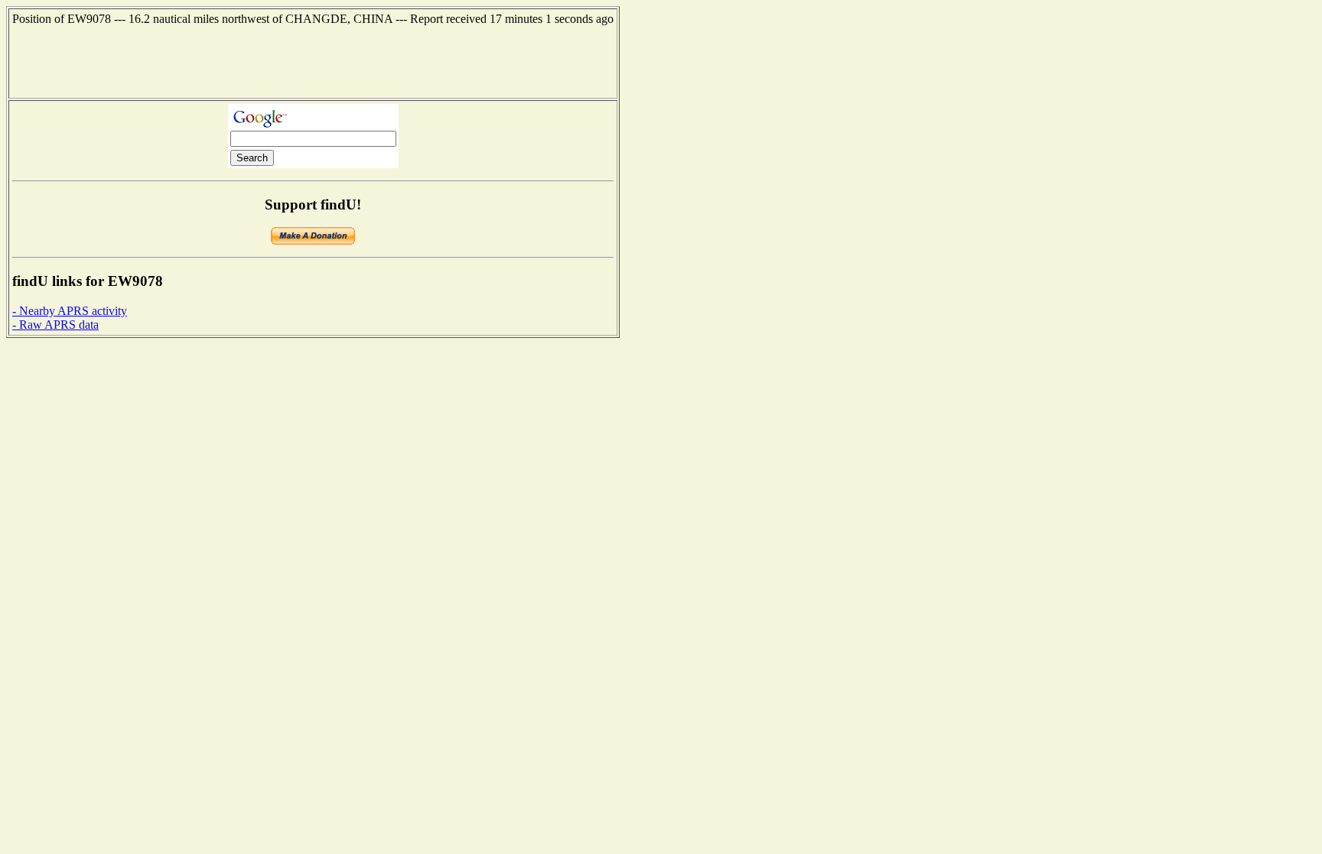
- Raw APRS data (55, 324)
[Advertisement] (312, 60)
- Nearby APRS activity (69, 310)
